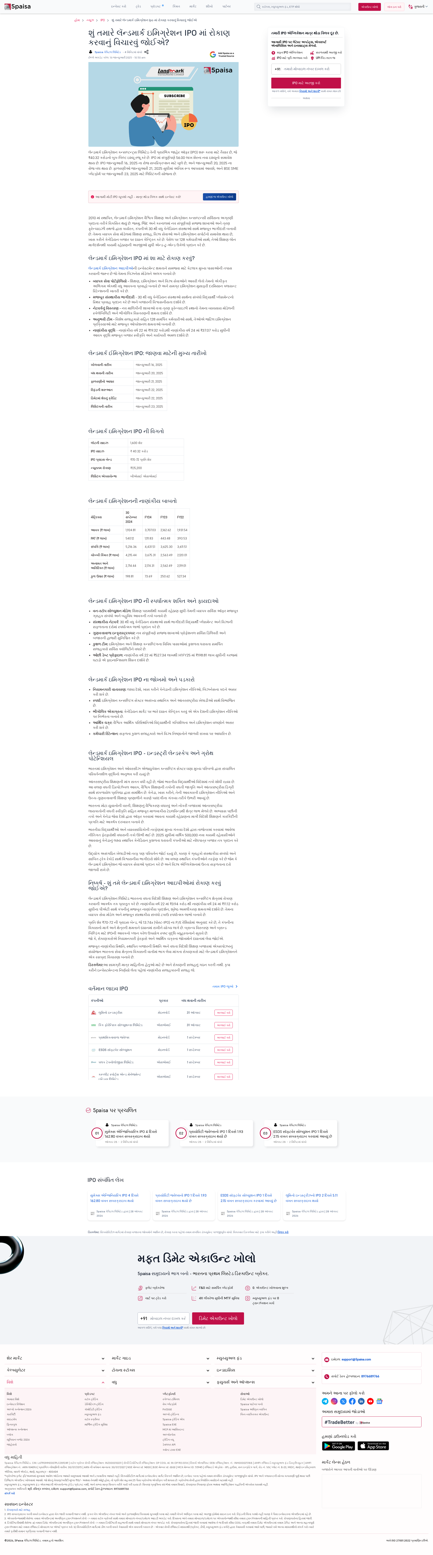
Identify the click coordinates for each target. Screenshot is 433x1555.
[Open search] (258, 7)
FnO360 (167, 1409)
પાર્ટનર (226, 6)
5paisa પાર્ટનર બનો (251, 1404)
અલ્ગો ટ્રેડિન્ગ (171, 1414)
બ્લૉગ (10, 1434)
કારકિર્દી (11, 1414)
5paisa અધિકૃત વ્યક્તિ (253, 1409)
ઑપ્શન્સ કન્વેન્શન (17, 1429)
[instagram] (334, 1401)
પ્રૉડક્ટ (155, 6)
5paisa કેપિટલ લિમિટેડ (108, 52)
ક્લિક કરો (283, 1232)
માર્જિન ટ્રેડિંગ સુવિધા (96, 1424)
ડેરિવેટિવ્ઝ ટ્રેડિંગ (94, 1404)
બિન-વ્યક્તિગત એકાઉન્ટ (254, 1414)
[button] (416, 7)
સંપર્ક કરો (10, 1493)
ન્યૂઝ (90, 20)
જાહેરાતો (12, 1444)
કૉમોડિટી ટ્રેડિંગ (93, 1409)
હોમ (77, 20)
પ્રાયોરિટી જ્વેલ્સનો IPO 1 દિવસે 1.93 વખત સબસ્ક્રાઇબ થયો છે (216, 1134)
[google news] (379, 1401)
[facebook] (352, 1401)
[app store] (373, 1447)
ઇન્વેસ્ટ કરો (118, 6)
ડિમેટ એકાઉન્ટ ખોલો (218, 1318)
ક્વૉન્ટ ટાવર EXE (172, 1449)
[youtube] (370, 1401)
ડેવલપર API (169, 1444)
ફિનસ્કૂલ (12, 1424)
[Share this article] (146, 51)
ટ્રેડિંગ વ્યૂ (168, 1439)
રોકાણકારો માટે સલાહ (18, 1509)
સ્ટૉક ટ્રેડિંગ (91, 1399)
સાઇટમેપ (12, 1419)
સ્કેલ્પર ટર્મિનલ (171, 1399)
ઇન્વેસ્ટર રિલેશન (16, 1404)
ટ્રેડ (138, 6)
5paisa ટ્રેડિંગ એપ (173, 1419)
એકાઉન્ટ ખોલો (369, 7)
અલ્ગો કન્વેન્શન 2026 (19, 1409)
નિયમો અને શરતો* (309, 91)
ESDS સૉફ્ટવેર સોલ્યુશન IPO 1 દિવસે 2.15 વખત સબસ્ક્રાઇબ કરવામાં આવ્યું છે (302, 1134)
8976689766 (370, 1376)
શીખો (209, 6)
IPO (103, 20)
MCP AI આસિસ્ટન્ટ (173, 1429)
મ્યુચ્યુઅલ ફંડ (93, 1414)
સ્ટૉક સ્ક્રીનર (92, 1419)
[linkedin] (361, 1401)
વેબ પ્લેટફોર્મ (169, 1404)
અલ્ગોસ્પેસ (169, 1434)
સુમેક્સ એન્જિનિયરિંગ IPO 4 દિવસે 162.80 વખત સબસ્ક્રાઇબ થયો (131, 1134)
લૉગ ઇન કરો (394, 7)
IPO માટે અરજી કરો (306, 83)
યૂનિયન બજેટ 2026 (18, 1439)
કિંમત (176, 6)
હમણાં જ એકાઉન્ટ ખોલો (219, 196)
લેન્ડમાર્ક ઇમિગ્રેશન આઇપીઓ (110, 268)
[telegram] (325, 1401)
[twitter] (343, 1401)
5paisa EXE (170, 1424)
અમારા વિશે (13, 1399)
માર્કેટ (192, 6)
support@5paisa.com (356, 1359)
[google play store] (338, 1447)
